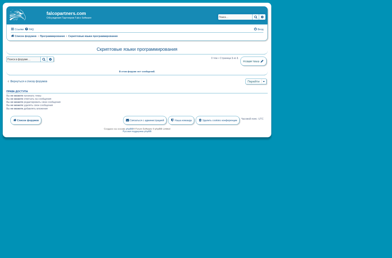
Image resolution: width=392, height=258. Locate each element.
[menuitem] (29, 29)
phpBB (129, 129)
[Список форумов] (27, 14)
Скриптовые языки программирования (137, 49)
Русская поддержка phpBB (137, 131)
